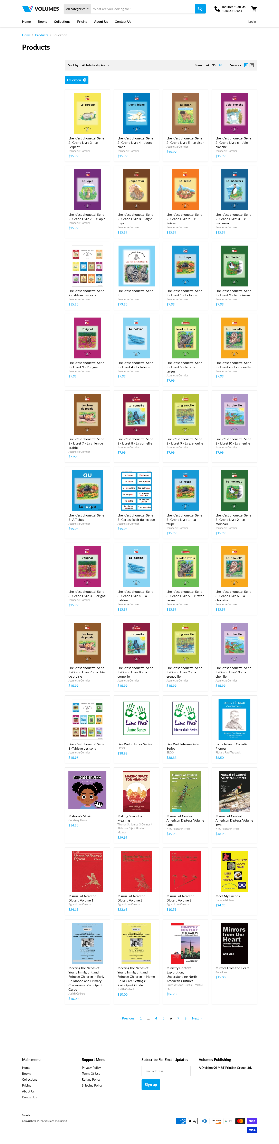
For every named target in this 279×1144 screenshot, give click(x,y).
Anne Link (221, 972)
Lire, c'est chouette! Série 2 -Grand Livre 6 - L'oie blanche (233, 142)
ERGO (121, 748)
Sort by (73, 65)
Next (196, 1018)
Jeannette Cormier (79, 151)
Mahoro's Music (80, 816)
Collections (62, 21)
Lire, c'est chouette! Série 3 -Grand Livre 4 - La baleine (135, 595)
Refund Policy (91, 1079)
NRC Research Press (178, 828)
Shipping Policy (92, 1085)
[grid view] (246, 65)
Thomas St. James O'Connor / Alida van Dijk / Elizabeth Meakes (134, 828)
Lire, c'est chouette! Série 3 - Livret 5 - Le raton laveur (184, 367)
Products (41, 35)
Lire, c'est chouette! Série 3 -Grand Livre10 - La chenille (233, 672)
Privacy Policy (91, 1067)
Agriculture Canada (79, 904)
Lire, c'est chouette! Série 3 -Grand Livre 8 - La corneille (135, 672)
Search (26, 1115)
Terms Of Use (91, 1073)
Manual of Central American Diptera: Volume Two (234, 820)
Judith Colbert (76, 993)
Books (42, 21)
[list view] (252, 65)
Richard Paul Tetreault (228, 752)
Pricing (82, 21)
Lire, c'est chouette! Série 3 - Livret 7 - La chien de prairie (86, 443)
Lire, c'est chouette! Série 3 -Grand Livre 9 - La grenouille (184, 672)
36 (213, 65)
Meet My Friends (227, 896)
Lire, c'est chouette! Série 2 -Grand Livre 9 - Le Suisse (184, 218)
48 (220, 65)
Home (26, 21)
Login (252, 21)
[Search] (200, 8)
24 (207, 65)
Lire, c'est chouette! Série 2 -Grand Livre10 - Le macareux (233, 218)
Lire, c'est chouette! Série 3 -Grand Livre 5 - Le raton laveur (185, 595)
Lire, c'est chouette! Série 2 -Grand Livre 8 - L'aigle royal (135, 218)
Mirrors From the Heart (232, 968)
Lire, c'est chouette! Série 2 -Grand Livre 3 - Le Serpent (86, 142)
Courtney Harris (77, 820)
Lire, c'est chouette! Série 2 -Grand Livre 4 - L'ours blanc (135, 142)
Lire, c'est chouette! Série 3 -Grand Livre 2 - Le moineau (233, 519)
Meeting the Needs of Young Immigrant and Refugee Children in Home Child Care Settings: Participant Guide (136, 976)
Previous (127, 1018)
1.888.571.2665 (232, 10)
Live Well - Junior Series (134, 744)
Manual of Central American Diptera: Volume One (185, 820)
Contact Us (123, 21)
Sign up (151, 1084)
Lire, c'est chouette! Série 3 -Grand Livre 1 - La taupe (184, 519)
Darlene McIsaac (225, 900)
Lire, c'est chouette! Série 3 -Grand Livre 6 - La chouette (233, 595)
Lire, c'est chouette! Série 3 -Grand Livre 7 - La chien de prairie (87, 672)
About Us (101, 21)
